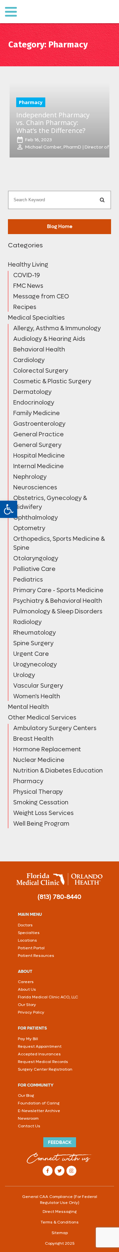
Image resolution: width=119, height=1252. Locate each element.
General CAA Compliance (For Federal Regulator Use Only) (59, 1199)
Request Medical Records (43, 1061)
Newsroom (28, 1118)
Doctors (25, 925)
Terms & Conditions (60, 1222)
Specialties (29, 932)
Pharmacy (31, 102)
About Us (27, 989)
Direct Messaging (60, 1211)
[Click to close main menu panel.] (10, 11)
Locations (27, 940)
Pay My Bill (28, 1038)
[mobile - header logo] (63, 11)
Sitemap (60, 1232)
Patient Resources (36, 955)
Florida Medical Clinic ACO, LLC (48, 997)
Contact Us (29, 1126)
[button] (8, 509)
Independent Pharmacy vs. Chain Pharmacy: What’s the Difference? (53, 122)
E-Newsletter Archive (39, 1110)
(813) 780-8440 (59, 897)
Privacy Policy (31, 1012)
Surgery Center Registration (45, 1069)
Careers (26, 981)
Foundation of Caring (39, 1103)
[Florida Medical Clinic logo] (59, 879)
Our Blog (26, 1095)
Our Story (27, 1004)
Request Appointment (39, 1046)
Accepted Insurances (39, 1054)
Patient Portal (31, 948)
